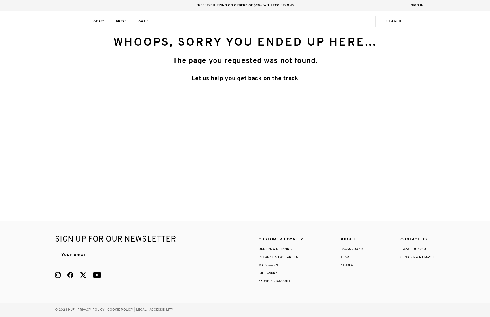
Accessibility (161, 310)
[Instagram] (58, 275)
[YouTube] (97, 275)
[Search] (380, 21)
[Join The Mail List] (164, 255)
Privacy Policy (91, 310)
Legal (141, 310)
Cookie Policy (120, 310)
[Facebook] (70, 275)
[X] (83, 275)
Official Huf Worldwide (68, 21)
